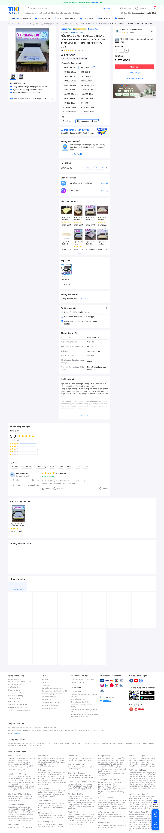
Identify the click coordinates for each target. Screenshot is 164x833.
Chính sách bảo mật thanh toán (52, 688)
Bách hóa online (108, 768)
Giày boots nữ (46, 795)
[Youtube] (136, 680)
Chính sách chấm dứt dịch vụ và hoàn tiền (84, 710)
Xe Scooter (117, 817)
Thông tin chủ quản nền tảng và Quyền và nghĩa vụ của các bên (84, 715)
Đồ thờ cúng (76, 806)
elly (68, 743)
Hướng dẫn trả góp (14, 701)
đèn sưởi (139, 815)
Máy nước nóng (141, 764)
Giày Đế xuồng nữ (51, 796)
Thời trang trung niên (49, 766)
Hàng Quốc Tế (104, 756)
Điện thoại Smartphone (16, 796)
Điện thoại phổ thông (18, 798)
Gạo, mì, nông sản (18, 782)
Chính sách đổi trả (14, 699)
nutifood (97, 743)
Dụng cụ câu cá (138, 780)
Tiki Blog (45, 682)
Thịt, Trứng (18, 776)
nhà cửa (63, 13)
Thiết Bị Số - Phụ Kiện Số (108, 780)
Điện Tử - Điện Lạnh (137, 756)
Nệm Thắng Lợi (77, 32)
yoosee (128, 743)
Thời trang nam (44, 770)
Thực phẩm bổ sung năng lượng (142, 787)
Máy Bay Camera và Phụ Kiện (142, 807)
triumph (89, 743)
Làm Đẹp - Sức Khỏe (16, 804)
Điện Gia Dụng (13, 825)
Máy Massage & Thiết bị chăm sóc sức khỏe (21, 812)
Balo (69, 758)
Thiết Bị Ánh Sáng (142, 798)
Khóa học (116, 800)
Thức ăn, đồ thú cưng (18, 788)
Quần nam (51, 773)
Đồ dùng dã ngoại (142, 774)
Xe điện (118, 815)
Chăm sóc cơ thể (18, 811)
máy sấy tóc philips (143, 817)
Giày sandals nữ (49, 793)
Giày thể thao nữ (146, 786)
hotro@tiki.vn (25, 707)
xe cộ (40, 13)
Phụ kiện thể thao (142, 776)
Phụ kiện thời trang (76, 764)
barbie (39, 743)
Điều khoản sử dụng (49, 697)
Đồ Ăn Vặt (75, 820)
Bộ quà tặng (78, 824)
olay (133, 743)
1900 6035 (17, 733)
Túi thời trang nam (45, 822)
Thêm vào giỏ (134, 72)
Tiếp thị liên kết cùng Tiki (50, 702)
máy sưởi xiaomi (144, 822)
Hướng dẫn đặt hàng (14, 690)
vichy (29, 745)
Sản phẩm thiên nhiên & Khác (20, 814)
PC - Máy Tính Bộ (78, 790)
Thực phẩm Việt (25, 778)
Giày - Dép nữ (43, 788)
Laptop (87, 790)
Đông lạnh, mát (22, 780)
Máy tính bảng (17, 800)
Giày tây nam (52, 803)
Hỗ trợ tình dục (25, 818)
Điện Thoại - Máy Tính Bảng (19, 794)
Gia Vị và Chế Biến (78, 818)
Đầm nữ (45, 758)
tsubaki (38, 745)
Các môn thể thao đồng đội (142, 782)
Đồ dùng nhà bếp (13, 827)
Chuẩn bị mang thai (18, 770)
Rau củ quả (15, 778)
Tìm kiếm (106, 8)
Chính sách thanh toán (78, 699)
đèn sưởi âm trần (138, 828)
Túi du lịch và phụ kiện (80, 758)
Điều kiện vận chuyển (49, 708)
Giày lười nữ (56, 795)
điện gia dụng (30, 13)
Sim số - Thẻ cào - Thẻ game (116, 808)
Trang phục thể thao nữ (137, 773)
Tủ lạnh (135, 760)
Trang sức (71, 775)
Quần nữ (52, 758)
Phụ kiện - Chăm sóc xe (106, 815)
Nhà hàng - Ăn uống (110, 804)
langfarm (18, 745)
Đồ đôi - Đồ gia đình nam (53, 778)
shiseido (11, 745)
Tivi (133, 764)
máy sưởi (132, 815)
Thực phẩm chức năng (19, 809)
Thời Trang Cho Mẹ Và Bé (16, 758)
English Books (110, 827)
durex (56, 743)
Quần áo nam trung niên (50, 782)
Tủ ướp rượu (150, 766)
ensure (50, 743)
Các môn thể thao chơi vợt (142, 783)
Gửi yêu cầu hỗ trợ (14, 687)
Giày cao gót (42, 791)
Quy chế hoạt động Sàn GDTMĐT (82, 679)
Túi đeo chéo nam (50, 824)
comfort (145, 743)
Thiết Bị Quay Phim (140, 806)
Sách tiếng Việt (103, 825)
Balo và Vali (73, 756)
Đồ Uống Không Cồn (80, 822)
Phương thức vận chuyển (16, 693)
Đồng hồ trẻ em (90, 777)
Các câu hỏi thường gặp (16, 684)
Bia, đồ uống (15, 784)
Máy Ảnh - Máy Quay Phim (140, 794)
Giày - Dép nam (44, 801)
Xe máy (104, 817)
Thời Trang (117, 758)
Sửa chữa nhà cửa (78, 798)
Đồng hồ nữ (80, 775)
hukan (24, 745)
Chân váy (52, 762)
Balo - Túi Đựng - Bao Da (141, 802)
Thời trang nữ (43, 756)
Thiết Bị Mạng (80, 788)
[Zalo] (141, 680)
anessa (121, 743)
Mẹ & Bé (111, 766)
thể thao (76, 13)
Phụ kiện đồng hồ (78, 777)
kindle (103, 743)
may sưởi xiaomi (139, 820)
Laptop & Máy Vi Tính (114, 770)
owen (44, 743)
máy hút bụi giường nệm (141, 823)
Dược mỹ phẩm (26, 820)
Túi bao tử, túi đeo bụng (56, 826)
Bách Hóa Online (75, 812)
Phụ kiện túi (60, 818)
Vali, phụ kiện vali (89, 760)
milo (72, 743)
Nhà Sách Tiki (104, 823)
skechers (78, 743)
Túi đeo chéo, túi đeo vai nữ (47, 816)
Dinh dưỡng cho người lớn (20, 766)
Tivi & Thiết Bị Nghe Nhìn (110, 773)
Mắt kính (87, 767)
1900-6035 (17, 679)
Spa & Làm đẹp (113, 802)
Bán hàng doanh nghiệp (50, 705)
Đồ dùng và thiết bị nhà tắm (82, 802)
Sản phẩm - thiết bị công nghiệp (112, 771)
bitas (151, 743)
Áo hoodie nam (47, 776)
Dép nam (49, 805)
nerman (109, 743)
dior (15, 743)
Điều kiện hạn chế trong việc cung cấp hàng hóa (84, 695)
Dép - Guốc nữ (53, 791)
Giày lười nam (42, 803)
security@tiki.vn (24, 710)
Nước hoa (15, 818)
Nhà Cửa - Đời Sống (76, 794)
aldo (84, 743)
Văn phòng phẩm (116, 825)
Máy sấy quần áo (139, 766)
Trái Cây (10, 776)
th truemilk (31, 743)
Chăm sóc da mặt (14, 807)
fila (34, 745)
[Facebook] (131, 680)
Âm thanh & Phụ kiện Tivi (137, 758)
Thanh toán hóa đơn (105, 800)
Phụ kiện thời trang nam (81, 768)
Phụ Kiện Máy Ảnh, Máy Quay (139, 796)
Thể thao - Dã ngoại (108, 762)
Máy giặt (135, 762)
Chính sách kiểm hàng (15, 696)
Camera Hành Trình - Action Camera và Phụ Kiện (142, 800)
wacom (115, 743)
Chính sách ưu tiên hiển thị (80, 702)
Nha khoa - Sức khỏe (111, 806)
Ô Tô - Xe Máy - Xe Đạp (108, 812)
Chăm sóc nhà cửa (20, 790)
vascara (10, 743)
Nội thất (78, 800)
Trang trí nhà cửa (74, 796)
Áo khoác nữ (54, 760)
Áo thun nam (42, 773)
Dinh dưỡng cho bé (18, 764)
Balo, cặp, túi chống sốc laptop (82, 759)
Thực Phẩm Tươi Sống (17, 774)
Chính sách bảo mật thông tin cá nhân (55, 691)
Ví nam (40, 824)
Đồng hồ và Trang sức (77, 773)
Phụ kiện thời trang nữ (75, 767)
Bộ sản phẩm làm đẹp (20, 819)
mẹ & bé (46, 13)
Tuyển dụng (46, 685)
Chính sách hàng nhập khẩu (17, 704)
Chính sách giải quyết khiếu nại (52, 694)
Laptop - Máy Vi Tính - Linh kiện (81, 781)
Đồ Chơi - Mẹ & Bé (15, 756)
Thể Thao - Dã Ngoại (137, 770)
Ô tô (110, 817)
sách (70, 13)
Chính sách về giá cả (78, 691)
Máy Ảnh (147, 808)
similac (138, 743)
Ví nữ (60, 816)
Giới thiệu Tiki (46, 679)
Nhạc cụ (84, 806)
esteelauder (22, 743)
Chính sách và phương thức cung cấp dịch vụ (84, 706)
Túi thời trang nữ (45, 813)
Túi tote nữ (50, 818)
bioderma (62, 743)
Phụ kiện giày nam (48, 807)
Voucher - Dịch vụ (105, 798)
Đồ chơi (29, 758)
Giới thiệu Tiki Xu (47, 699)
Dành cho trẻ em (18, 786)
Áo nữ (40, 758)
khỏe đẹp (55, 13)
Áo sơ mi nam (51, 774)
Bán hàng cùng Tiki (77, 682)
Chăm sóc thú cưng (75, 815)
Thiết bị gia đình (26, 827)
